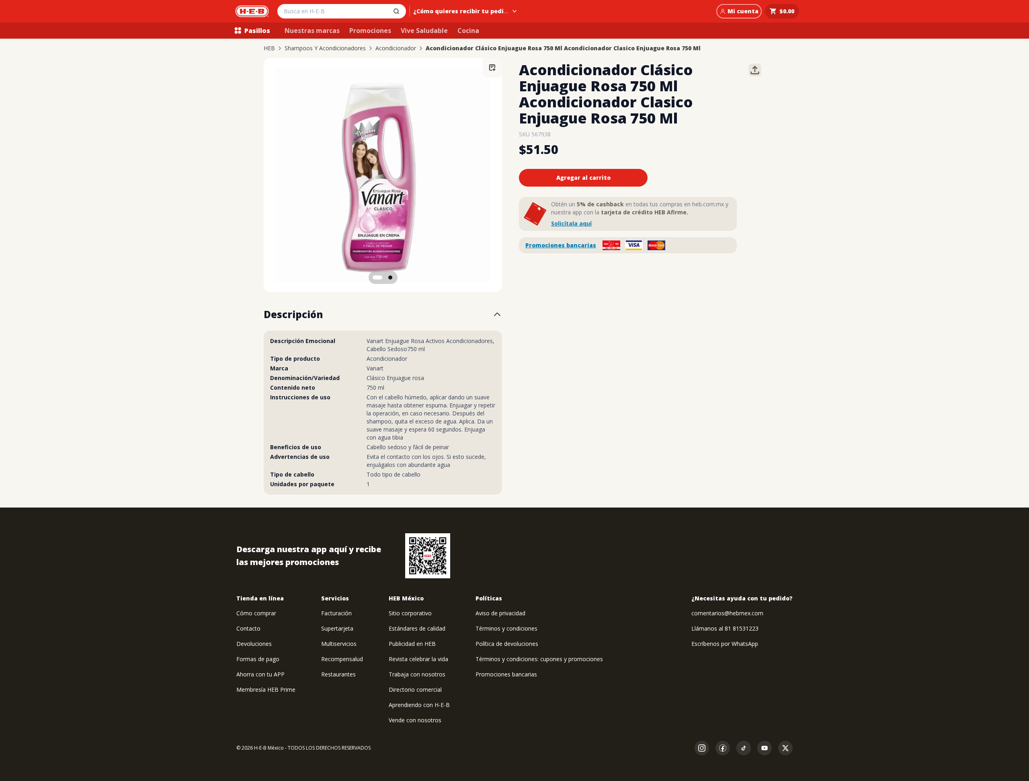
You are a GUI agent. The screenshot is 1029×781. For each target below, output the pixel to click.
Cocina (468, 31)
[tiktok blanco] (743, 748)
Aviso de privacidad (500, 613)
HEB (269, 48)
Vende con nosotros (415, 720)
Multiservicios (339, 643)
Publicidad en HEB (412, 643)
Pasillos (257, 30)
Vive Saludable (424, 31)
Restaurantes (338, 674)
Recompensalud (342, 659)
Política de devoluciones (507, 643)
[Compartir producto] (754, 70)
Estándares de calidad (417, 628)
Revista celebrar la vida (418, 659)
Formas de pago (257, 659)
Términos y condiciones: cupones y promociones (539, 659)
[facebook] (722, 748)
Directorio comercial (415, 689)
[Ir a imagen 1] (377, 277)
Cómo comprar (256, 613)
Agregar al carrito (583, 177)
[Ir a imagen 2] (390, 277)
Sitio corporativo (410, 613)
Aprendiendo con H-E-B (419, 705)
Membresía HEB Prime (265, 689)
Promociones (370, 31)
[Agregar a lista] (492, 67)
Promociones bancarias (560, 245)
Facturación (336, 613)
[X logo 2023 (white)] (785, 748)
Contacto (248, 628)
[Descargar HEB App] (427, 555)
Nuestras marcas (312, 31)
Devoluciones (254, 643)
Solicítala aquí (571, 223)
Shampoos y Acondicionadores (325, 48)
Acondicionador (395, 48)
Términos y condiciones (506, 628)
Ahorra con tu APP (260, 674)
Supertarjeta (337, 628)
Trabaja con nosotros (417, 674)
